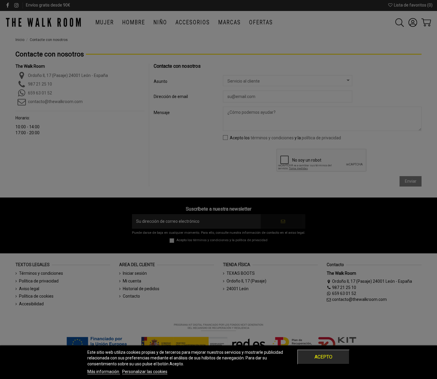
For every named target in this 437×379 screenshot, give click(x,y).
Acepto (323, 357)
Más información (103, 371)
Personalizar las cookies (144, 371)
